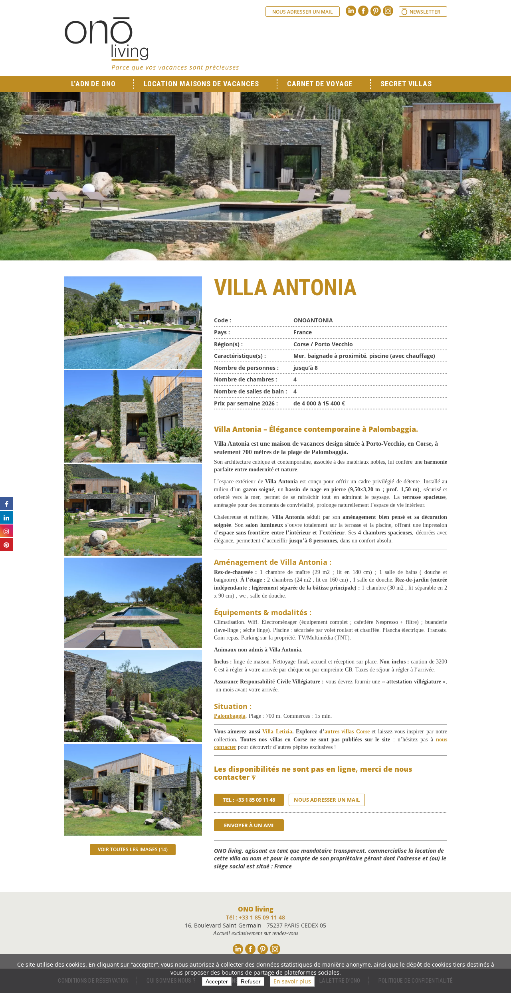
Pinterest (375, 11)
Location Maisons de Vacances (201, 83)
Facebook (363, 11)
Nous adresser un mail (302, 11)
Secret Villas (406, 83)
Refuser (251, 981)
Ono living (152, 44)
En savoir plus (292, 981)
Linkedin (351, 11)
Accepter (217, 981)
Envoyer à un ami (248, 825)
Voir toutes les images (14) (133, 849)
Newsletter (425, 11)
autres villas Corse (348, 732)
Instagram (388, 11)
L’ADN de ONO (93, 83)
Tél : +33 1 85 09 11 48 (255, 917)
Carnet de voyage (320, 83)
